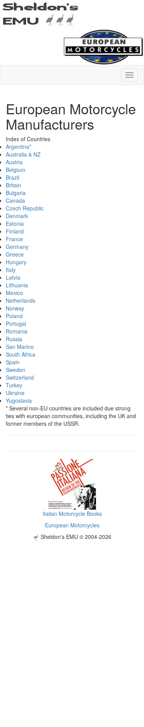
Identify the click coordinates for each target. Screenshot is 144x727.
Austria (14, 162)
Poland (14, 316)
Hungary (16, 262)
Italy (11, 269)
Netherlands (20, 300)
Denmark (17, 216)
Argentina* (18, 146)
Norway (15, 308)
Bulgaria (16, 193)
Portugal (16, 323)
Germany (17, 246)
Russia (14, 339)
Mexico (14, 293)
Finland (15, 231)
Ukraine (15, 393)
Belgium (15, 169)
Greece (15, 254)
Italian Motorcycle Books (72, 513)
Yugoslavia (19, 400)
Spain (13, 362)
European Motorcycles (72, 525)
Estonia (15, 223)
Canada (15, 200)
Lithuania (17, 285)
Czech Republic (25, 208)
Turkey (14, 385)
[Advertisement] (72, 612)
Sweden (15, 370)
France (14, 239)
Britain (13, 185)
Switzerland (20, 377)
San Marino (20, 346)
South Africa (20, 354)
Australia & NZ (23, 154)
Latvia (13, 277)
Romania (17, 331)
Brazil (12, 177)
